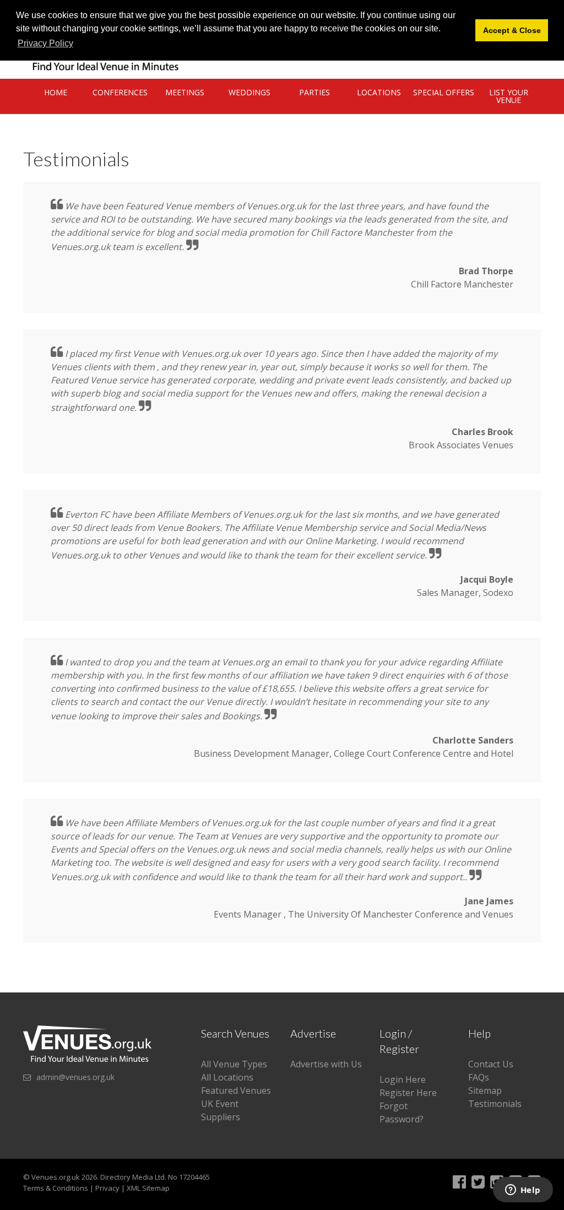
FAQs (478, 1077)
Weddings (249, 92)
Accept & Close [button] (512, 30)
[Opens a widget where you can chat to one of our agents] (522, 1190)
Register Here (408, 1093)
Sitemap (485, 1090)
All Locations (227, 1077)
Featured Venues (236, 1090)
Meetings (184, 92)
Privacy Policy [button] (45, 43)
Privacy (107, 1188)
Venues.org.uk (55, 1177)
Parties (314, 92)
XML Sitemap (148, 1188)
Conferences (120, 92)
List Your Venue (508, 96)
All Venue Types (234, 1064)
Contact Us (490, 1064)
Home (55, 92)
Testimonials (495, 1104)
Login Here (402, 1079)
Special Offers (443, 92)
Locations (379, 92)
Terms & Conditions (55, 1188)
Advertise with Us (326, 1064)
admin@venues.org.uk (75, 1077)
